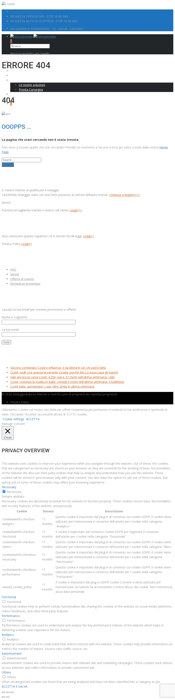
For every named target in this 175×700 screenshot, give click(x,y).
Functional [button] (9, 597)
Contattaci (17, 99)
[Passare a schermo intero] (7, 692)
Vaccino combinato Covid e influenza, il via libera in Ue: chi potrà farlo (58, 368)
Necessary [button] (9, 487)
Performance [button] (11, 616)
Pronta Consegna (31, 90)
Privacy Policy (19, 402)
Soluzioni (16, 80)
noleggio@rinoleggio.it (25, 12)
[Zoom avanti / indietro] (12, 692)
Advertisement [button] (12, 653)
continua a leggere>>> (124, 195)
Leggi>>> (76, 210)
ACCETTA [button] (32, 419)
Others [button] (6, 672)
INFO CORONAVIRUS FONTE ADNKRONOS (34, 355)
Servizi (14, 274)
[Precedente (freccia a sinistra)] (3, 697)
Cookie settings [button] (13, 419)
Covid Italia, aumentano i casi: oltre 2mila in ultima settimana (52, 386)
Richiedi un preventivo (25, 284)
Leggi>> (88, 236)
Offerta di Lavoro (22, 279)
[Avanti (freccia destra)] (7, 697)
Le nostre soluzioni (32, 85)
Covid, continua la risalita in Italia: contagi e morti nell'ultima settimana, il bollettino (67, 382)
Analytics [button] (8, 635)
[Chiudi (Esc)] (3, 692)
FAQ (13, 269)
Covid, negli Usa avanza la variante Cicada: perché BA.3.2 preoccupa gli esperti (64, 372)
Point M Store (19, 94)
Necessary (14, 492)
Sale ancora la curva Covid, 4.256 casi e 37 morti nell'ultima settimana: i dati (62, 377)
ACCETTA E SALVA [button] (14, 686)
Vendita (15, 75)
